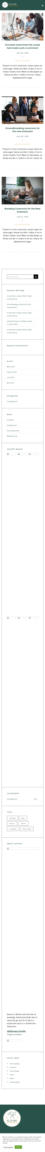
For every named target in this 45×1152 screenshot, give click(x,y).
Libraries (23, 823)
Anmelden (10, 419)
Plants (12, 1078)
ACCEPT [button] (18, 1147)
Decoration (12, 818)
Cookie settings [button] (8, 1147)
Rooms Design (26, 829)
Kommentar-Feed (13, 430)
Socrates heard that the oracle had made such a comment (22, 46)
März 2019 (11, 366)
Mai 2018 (10, 382)
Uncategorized (22, 61)
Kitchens (12, 823)
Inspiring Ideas (15, 1081)
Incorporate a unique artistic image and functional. (19, 297)
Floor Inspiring (14, 1063)
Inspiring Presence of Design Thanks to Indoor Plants (19, 322)
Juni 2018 (10, 377)
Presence (13, 1067)
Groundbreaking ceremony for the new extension (22, 130)
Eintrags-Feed (11, 425)
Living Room (13, 829)
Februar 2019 (12, 371)
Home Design (14, 1070)
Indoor (12, 1074)
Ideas (23, 818)
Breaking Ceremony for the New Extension (22, 210)
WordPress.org (12, 436)
